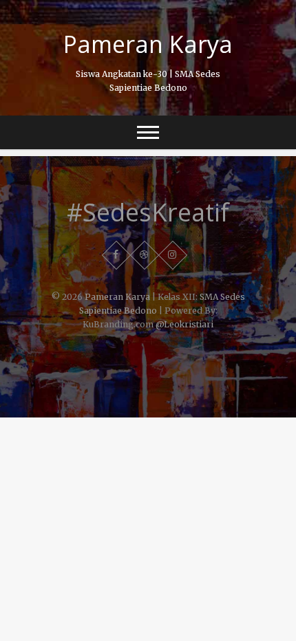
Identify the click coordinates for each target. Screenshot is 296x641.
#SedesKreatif (148, 212)
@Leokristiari (184, 324)
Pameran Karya (148, 44)
